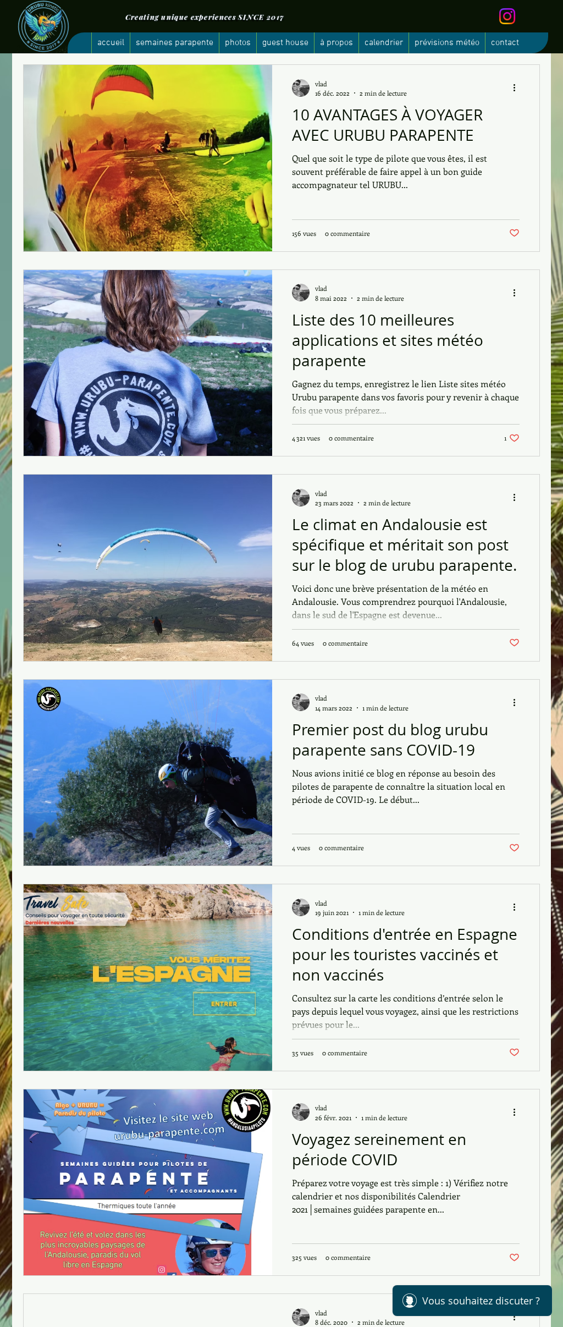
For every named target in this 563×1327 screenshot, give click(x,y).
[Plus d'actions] (518, 88)
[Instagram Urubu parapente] (507, 16)
